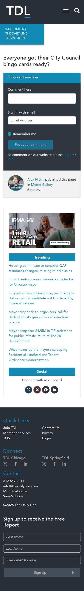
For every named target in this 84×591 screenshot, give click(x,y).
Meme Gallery (42, 184)
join (11, 159)
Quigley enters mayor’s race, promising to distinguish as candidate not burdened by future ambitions (41, 298)
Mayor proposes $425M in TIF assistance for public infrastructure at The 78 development (40, 335)
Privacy (47, 433)
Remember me (24, 134)
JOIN (21, 38)
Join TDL (10, 427)
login (68, 155)
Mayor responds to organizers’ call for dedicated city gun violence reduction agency (38, 317)
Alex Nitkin (35, 179)
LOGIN (10, 38)
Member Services (17, 433)
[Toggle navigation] (66, 11)
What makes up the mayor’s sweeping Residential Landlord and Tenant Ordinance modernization (38, 354)
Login (46, 438)
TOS (6, 438)
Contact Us (50, 427)
